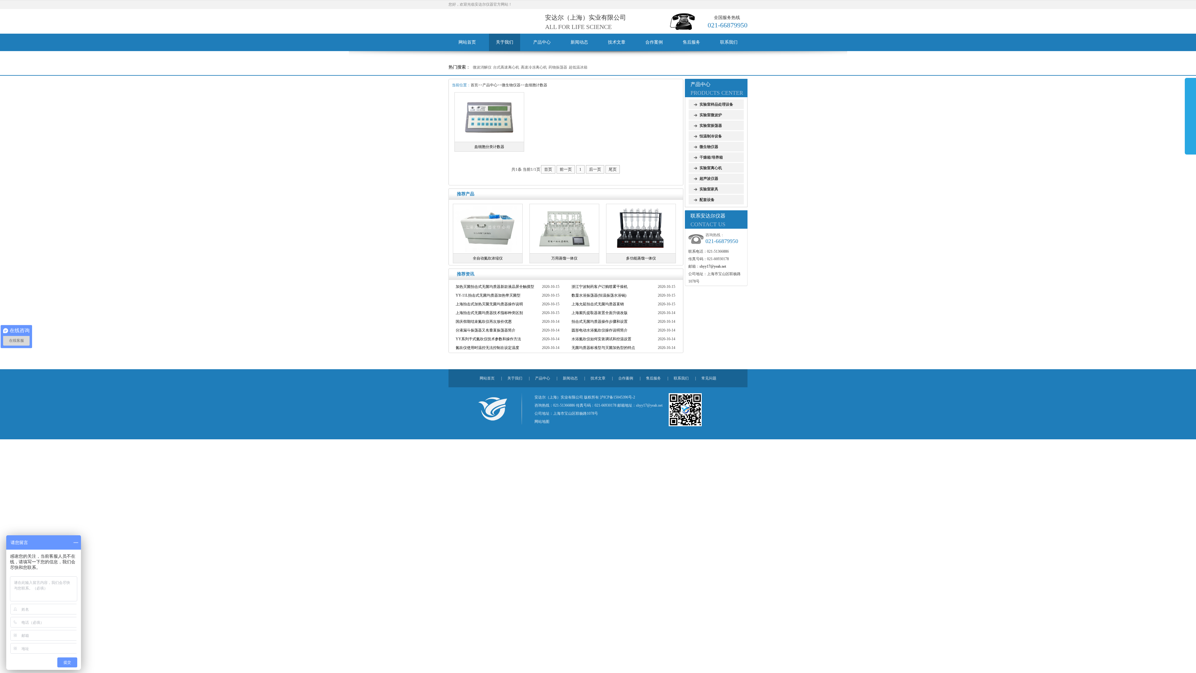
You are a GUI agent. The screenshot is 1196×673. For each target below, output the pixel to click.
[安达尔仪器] (492, 407)
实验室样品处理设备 (716, 104)
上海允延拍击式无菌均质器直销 (598, 304)
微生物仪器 (511, 85)
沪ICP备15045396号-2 (617, 397)
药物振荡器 (557, 67)
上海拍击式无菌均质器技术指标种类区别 (489, 313)
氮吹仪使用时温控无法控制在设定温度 (487, 348)
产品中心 (542, 42)
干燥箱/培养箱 (711, 157)
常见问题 (708, 378)
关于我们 (504, 42)
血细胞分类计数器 (489, 147)
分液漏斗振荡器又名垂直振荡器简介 (485, 330)
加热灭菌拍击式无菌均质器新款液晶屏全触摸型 (495, 286)
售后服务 (691, 42)
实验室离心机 (711, 168)
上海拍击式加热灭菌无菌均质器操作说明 (489, 304)
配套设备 (707, 200)
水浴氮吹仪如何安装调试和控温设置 (601, 339)
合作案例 (654, 42)
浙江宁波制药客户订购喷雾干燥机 (600, 286)
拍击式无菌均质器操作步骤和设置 (600, 321)
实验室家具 (709, 189)
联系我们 (729, 42)
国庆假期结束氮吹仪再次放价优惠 (484, 321)
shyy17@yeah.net (713, 266)
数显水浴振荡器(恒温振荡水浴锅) (599, 295)
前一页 (566, 169)
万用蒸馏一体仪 (564, 258)
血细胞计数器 (536, 85)
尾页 (613, 169)
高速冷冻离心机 (534, 67)
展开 (1190, 116)
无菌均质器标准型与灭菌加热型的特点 (603, 348)
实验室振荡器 (711, 125)
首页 (474, 85)
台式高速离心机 (506, 67)
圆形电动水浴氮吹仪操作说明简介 (600, 330)
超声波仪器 (709, 178)
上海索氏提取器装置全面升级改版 (600, 313)
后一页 (595, 169)
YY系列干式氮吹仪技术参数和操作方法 (488, 339)
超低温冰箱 (578, 67)
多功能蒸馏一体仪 (641, 258)
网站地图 (541, 421)
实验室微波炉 (711, 115)
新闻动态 (579, 42)
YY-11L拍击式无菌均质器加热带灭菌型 (488, 295)
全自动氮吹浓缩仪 (488, 258)
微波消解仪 (482, 67)
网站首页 (467, 42)
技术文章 (616, 42)
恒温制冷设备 (711, 136)
